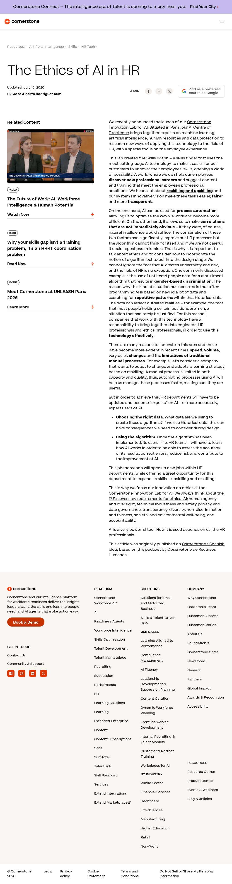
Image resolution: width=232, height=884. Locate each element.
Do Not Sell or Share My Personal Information (187, 874)
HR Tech (88, 46)
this (140, 549)
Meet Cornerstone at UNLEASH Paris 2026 (46, 278)
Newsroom (196, 661)
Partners (194, 679)
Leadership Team (201, 607)
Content (101, 730)
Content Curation (155, 698)
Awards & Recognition (205, 697)
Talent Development (111, 648)
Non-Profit (149, 846)
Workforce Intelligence (113, 630)
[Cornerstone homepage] (50, 589)
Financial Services (156, 792)
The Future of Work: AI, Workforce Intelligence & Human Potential (49, 130)
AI (95, 612)
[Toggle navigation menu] (220, 21)
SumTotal (102, 757)
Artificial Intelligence (46, 46)
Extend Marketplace (111, 802)
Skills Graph (157, 158)
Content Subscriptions (112, 739)
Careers (194, 670)
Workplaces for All (156, 765)
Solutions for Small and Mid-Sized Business (156, 603)
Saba (98, 748)
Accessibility (197, 706)
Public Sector (152, 783)
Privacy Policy (66, 874)
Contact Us (16, 655)
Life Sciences (152, 810)
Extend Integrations (110, 793)
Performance (105, 684)
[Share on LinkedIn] (158, 91)
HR (96, 694)
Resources (16, 46)
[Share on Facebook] (148, 91)
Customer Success (202, 616)
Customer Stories (201, 625)
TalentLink (102, 766)
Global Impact (199, 688)
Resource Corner (201, 771)
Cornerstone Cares (203, 652)
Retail (145, 837)
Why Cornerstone (201, 598)
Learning (101, 712)
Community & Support (25, 663)
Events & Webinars (202, 790)
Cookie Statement (96, 874)
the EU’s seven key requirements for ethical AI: (166, 496)
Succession (103, 675)
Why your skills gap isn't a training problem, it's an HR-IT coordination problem (47, 232)
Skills (72, 46)
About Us (194, 634)
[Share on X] (169, 91)
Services (101, 784)
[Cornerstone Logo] (22, 21)
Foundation (196, 643)
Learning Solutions (109, 703)
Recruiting (102, 666)
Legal (48, 871)
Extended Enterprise (111, 721)
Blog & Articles (199, 799)
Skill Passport (105, 775)
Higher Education (155, 828)
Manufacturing (153, 819)
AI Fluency (149, 669)
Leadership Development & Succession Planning (158, 684)
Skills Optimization (109, 639)
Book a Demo (26, 622)
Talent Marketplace (110, 657)
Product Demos (200, 780)
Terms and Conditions (130, 874)
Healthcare (150, 801)
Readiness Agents (109, 621)
